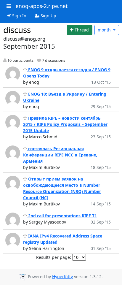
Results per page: (53, 257)
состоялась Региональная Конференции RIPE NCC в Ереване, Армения (60, 155)
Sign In (18, 15)
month (105, 30)
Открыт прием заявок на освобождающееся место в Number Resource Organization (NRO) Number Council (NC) (62, 188)
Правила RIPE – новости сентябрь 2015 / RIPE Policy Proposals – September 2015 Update (65, 124)
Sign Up (47, 15)
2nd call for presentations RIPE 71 (62, 215)
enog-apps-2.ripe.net (42, 6)
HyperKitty (62, 276)
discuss (17, 29)
